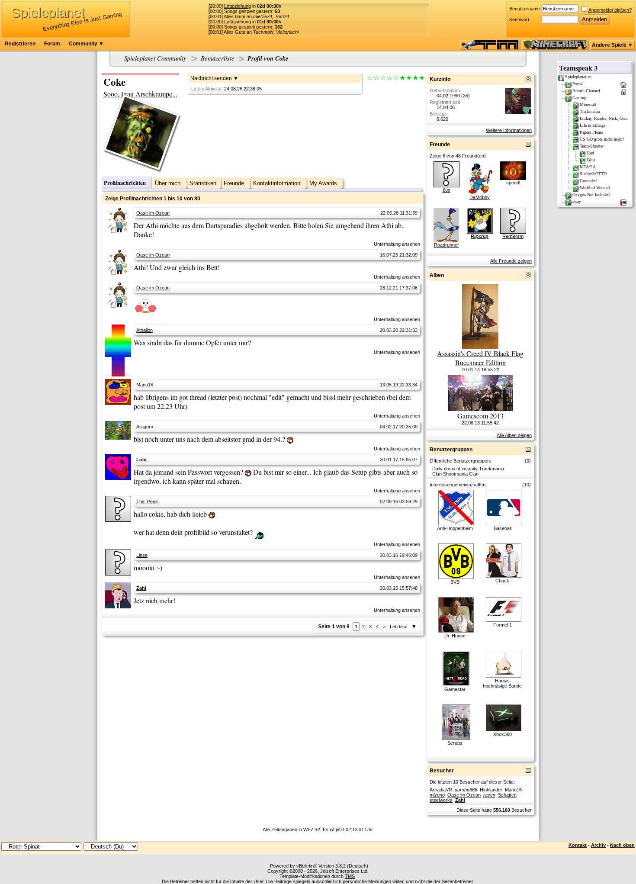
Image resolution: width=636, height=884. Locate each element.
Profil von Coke (268, 58)
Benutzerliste (217, 58)
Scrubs (455, 743)
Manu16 (144, 384)
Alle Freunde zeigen (511, 261)
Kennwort (519, 19)
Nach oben (622, 845)
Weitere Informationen (509, 130)
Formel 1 (502, 624)
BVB (454, 582)
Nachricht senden (211, 78)
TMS (350, 876)
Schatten (507, 794)
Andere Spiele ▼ (612, 45)
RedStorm (513, 236)
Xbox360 (502, 734)
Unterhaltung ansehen (397, 244)
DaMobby (479, 197)
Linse (142, 555)
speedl (513, 182)
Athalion (144, 330)
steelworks (441, 800)
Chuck (502, 580)
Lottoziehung (237, 6)
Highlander (491, 789)
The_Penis (147, 501)
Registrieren (20, 44)
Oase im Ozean (153, 212)
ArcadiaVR (441, 789)
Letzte (398, 626)
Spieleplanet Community (155, 58)
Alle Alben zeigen (514, 435)
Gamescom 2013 (480, 415)
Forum (52, 44)
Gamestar (455, 689)
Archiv (598, 845)
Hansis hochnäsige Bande (502, 683)
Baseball (502, 528)
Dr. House (455, 635)
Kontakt (578, 845)
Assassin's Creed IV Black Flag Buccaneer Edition (480, 358)
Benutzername (524, 8)
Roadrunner (446, 245)
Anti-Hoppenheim (455, 528)
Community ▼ (86, 44)
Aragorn (144, 426)
